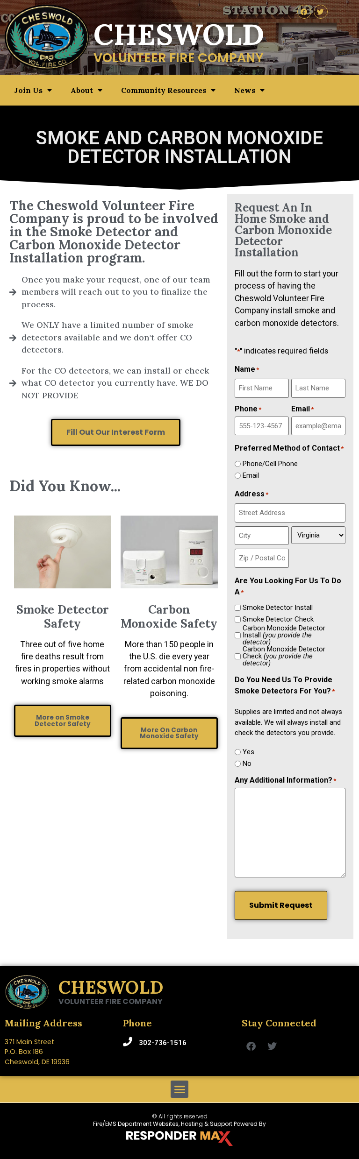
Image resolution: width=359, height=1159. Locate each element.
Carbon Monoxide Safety (169, 616)
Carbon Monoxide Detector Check (284, 656)
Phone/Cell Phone (270, 463)
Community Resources (163, 90)
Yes (248, 752)
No (247, 763)
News (244, 90)
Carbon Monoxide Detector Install (284, 635)
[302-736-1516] (127, 1041)
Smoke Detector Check (278, 619)
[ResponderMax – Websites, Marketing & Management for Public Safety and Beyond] (179, 1138)
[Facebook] (304, 12)
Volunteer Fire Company (110, 1001)
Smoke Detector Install (278, 607)
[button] (179, 1089)
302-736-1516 (163, 1043)
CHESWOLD (110, 987)
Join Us (28, 90)
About (82, 90)
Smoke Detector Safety (62, 616)
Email (251, 475)
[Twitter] (321, 12)
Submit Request (281, 905)
